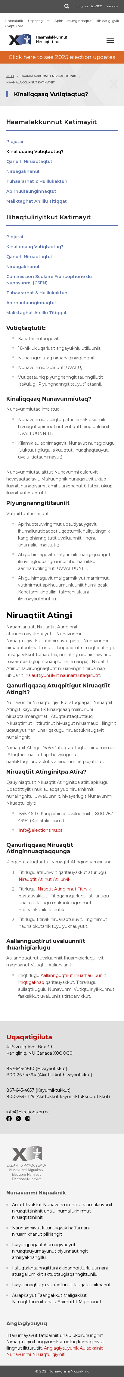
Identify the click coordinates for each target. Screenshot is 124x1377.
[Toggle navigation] (110, 40)
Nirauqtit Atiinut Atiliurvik (44, 879)
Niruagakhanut (23, 171)
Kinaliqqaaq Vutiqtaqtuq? (35, 151)
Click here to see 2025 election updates (62, 57)
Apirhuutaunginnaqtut (72, 21)
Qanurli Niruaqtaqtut (29, 161)
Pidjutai (14, 141)
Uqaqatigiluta (39, 21)
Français (111, 6)
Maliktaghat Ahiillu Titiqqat (36, 201)
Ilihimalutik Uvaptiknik (14, 23)
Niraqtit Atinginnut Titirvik (64, 889)
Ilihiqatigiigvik (107, 21)
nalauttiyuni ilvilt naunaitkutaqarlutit (63, 675)
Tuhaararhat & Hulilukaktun (36, 181)
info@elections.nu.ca (41, 830)
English (82, 6)
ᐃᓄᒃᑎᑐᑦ (96, 6)
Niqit (10, 76)
